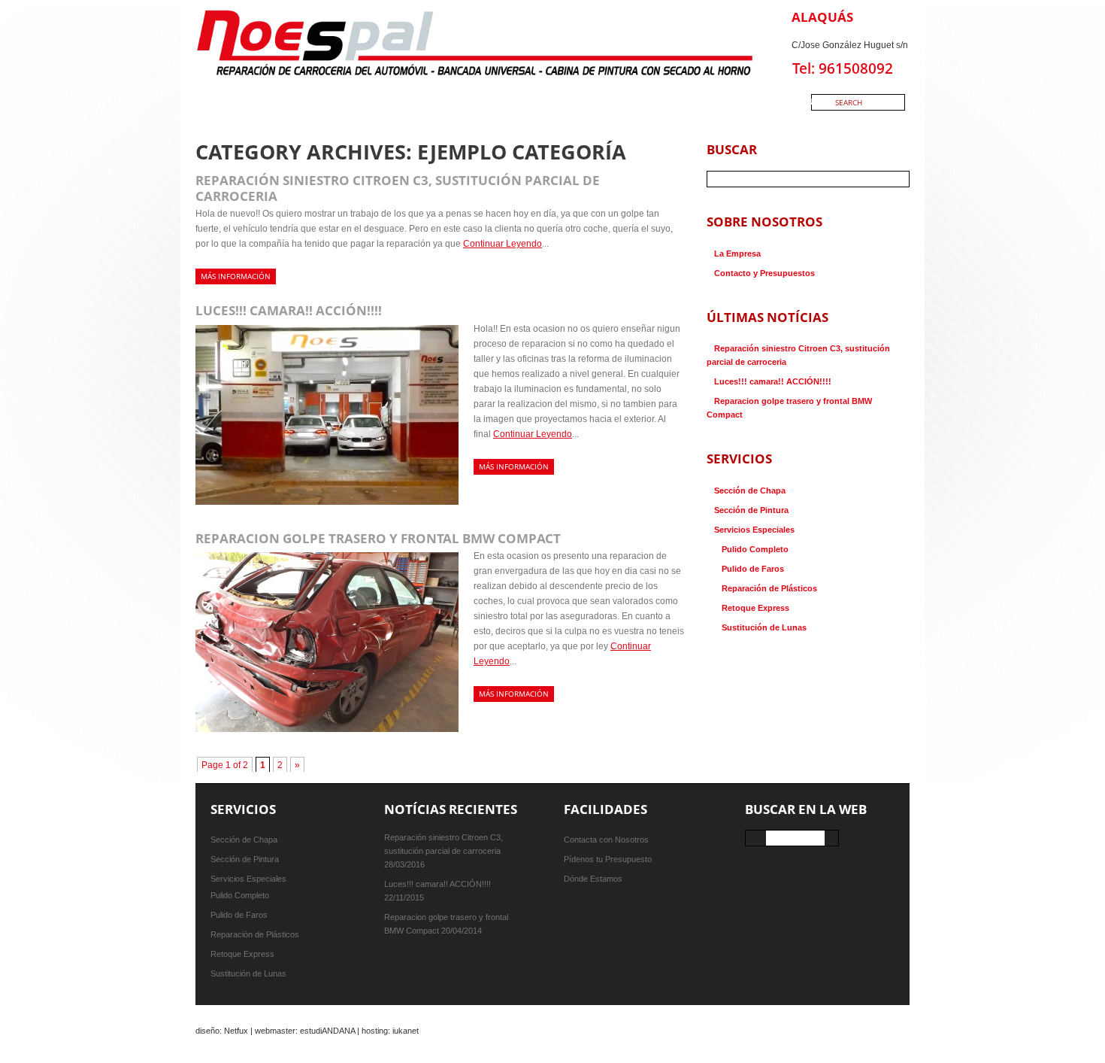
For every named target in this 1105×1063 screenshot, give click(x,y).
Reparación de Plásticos (769, 588)
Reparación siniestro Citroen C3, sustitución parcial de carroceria (397, 188)
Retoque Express (755, 607)
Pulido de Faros (753, 568)
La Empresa (737, 253)
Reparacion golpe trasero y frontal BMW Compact (378, 538)
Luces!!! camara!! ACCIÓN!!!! (288, 310)
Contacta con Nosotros (606, 839)
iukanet (405, 1030)
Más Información (236, 276)
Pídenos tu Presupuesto (608, 859)
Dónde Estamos (593, 878)
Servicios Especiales (754, 529)
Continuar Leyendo (502, 243)
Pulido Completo (755, 549)
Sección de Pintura (751, 510)
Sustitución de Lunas (764, 627)
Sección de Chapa (750, 490)
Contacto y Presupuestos (764, 273)
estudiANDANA (327, 1030)
